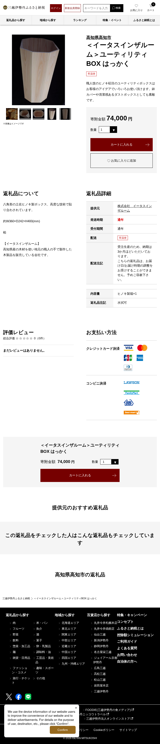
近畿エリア (68, 646)
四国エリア (68, 657)
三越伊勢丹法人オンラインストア (108, 718)
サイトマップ (128, 730)
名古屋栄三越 (102, 652)
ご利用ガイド (127, 641)
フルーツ (18, 628)
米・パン (41, 622)
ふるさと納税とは (130, 628)
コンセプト (125, 621)
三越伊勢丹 (101, 691)
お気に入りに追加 (123, 160)
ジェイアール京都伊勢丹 (105, 660)
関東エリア (68, 634)
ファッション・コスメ (19, 670)
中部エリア (68, 640)
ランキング (80, 20)
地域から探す (48, 20)
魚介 (38, 628)
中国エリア (68, 652)
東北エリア (68, 628)
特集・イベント (112, 20)
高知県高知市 (98, 37)
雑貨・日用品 (21, 657)
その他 (40, 678)
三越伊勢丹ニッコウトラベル (87, 714)
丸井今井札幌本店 (105, 622)
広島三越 (99, 668)
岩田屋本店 (101, 685)
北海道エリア (70, 622)
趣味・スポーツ (44, 670)
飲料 (15, 640)
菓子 (38, 640)
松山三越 (99, 679)
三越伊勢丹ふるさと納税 (16, 598)
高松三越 (99, 673)
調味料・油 (43, 652)
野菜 (15, 634)
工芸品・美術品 (44, 660)
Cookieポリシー (104, 730)
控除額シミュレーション (135, 635)
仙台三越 (99, 634)
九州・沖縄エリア (73, 663)
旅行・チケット (21, 680)
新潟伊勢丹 (101, 640)
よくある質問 (127, 648)
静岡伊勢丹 (101, 646)
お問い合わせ (127, 655)
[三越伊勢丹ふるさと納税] (24, 8)
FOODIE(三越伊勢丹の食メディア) (108, 710)
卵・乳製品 (43, 646)
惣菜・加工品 (21, 646)
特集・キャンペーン (132, 615)
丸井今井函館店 (103, 628)
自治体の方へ (127, 661)
